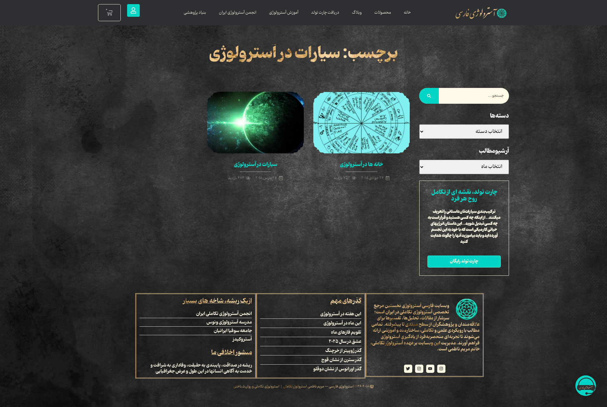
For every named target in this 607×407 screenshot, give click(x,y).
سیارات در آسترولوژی (255, 164)
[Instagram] (441, 369)
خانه (407, 12)
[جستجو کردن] (429, 96)
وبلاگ (357, 12)
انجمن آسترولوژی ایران (237, 12)
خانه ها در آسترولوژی (361, 164)
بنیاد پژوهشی (195, 12)
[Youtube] (430, 369)
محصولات (382, 12)
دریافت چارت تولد (325, 12)
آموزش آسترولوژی (283, 12)
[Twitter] (408, 369)
